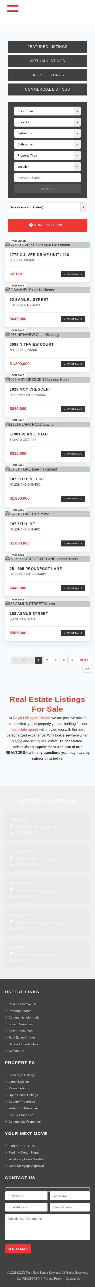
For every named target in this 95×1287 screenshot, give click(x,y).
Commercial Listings (47, 89)
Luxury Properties (21, 1115)
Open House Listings (23, 1095)
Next (84, 660)
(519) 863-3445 (26, 960)
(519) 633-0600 (26, 864)
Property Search (20, 1011)
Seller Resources (20, 1031)
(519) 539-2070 (26, 896)
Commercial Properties (25, 1121)
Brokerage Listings (22, 1075)
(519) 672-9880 (26, 832)
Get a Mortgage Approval (26, 1166)
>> (87, 668)
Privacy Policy (53, 1278)
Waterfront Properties (23, 1108)
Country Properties (22, 1101)
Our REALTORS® (28, 1278)
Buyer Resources (21, 1024)
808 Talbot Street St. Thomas (35, 859)
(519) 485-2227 (26, 928)
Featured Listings (47, 47)
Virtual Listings (47, 61)
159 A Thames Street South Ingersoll (41, 923)
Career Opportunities (23, 1044)
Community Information (25, 1017)
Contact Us (16, 1051)
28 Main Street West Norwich (35, 955)
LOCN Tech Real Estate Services (38, 1272)
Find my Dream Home (24, 1152)
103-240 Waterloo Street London (38, 827)
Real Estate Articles (22, 1037)
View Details (73, 274)
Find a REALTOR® (22, 1146)
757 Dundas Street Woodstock (36, 891)
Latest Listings (47, 75)
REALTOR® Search (22, 1004)
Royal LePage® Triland (31, 718)
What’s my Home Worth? (26, 1159)
